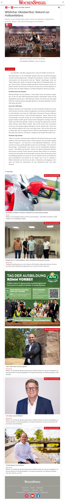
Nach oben (9, 171)
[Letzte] (6, 45)
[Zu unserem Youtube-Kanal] (32, 496)
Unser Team (25, 488)
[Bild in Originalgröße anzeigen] (32, 41)
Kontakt (32, 488)
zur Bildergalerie (10, 69)
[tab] (8, 24)
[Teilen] (59, 7)
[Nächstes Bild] (59, 45)
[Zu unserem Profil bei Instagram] (26, 496)
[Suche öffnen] (63, 2)
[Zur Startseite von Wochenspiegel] (32, 2)
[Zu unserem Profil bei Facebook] (38, 496)
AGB (41, 490)
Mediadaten (40, 488)
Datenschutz (26, 490)
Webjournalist (44, 492)
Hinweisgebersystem (32, 492)
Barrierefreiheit (21, 492)
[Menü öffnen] (1, 2)
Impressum (35, 490)
